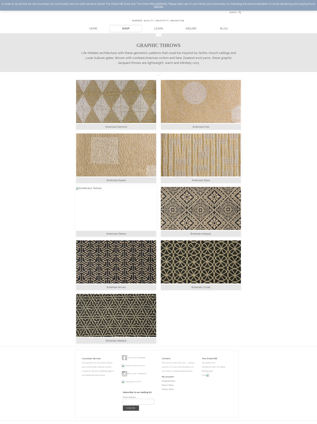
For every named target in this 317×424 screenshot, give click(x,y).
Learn (158, 28)
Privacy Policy (168, 389)
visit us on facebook (136, 357)
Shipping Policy (169, 381)
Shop (126, 28)
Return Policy (168, 385)
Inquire (191, 28)
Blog (224, 28)
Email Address (129, 397)
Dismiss (158, 6)
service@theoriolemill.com (93, 375)
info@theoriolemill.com (182, 371)
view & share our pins (134, 365)
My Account (168, 377)
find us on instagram (137, 373)
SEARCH (233, 12)
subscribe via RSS (132, 381)
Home (93, 28)
